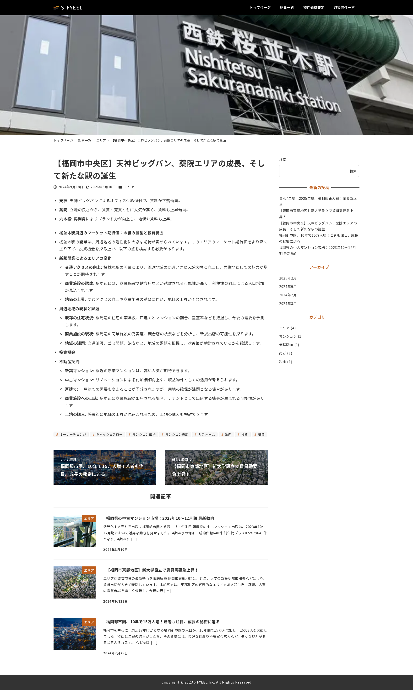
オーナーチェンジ (72, 434)
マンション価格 (143, 434)
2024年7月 (288, 294)
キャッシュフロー (108, 434)
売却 (282, 353)
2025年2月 (288, 278)
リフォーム (206, 434)
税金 (282, 361)
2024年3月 (288, 303)
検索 (282, 159)
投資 (244, 434)
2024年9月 (288, 286)
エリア (129, 186)
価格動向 (286, 344)
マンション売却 (177, 434)
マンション (288, 336)
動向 (228, 434)
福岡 (261, 434)
